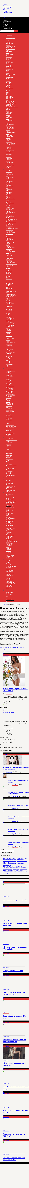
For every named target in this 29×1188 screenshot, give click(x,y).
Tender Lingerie (9, 536)
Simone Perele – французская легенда (18, 805)
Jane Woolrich (9, 283)
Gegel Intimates (9, 239)
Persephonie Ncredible (11, 465)
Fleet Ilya (8, 213)
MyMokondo (9, 418)
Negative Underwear (11, 426)
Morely (7, 407)
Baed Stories (9, 90)
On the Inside (9, 442)
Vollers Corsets (9, 575)
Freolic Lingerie (9, 230)
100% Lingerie (3, 604)
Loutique (8, 348)
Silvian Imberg (9, 511)
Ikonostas (8, 272)
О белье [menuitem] (5, 11)
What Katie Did (9, 579)
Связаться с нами (7, 28)
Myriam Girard (9, 420)
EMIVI (7, 190)
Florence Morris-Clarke (11, 219)
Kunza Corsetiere (10, 303)
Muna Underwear (10, 411)
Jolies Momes (9, 288)
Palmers (8, 457)
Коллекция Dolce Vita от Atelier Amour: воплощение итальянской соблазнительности (14, 867)
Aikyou (8, 50)
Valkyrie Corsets (10, 564)
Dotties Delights (10, 165)
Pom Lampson (9, 471)
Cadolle (8, 123)
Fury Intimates (9, 234)
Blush (7, 111)
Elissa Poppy (9, 182)
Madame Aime (9, 369)
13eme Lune (9, 35)
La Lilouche (9, 310)
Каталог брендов (7, 21)
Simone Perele (9, 513)
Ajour (7, 53)
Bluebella (8, 109)
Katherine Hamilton (10, 294)
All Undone (9, 58)
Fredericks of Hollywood (12, 228)
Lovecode (8, 353)
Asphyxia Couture (10, 74)
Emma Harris (9, 192)
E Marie (8, 170)
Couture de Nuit (10, 150)
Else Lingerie (9, 189)
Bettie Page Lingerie (11, 103)
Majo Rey (8, 377)
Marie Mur (8, 380)
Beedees (8, 94)
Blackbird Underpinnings (12, 107)
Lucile (7, 357)
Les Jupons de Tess (10, 324)
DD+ (4, 649)
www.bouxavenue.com (8, 712)
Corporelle (8, 146)
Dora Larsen (9, 163)
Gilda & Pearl (9, 246)
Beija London (9, 96)
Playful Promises (10, 468)
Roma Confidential (10, 486)
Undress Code (9, 556)
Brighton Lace (9, 120)
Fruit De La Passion (10, 232)
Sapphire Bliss (9, 499)
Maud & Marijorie (10, 394)
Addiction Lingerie (10, 46)
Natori (7, 423)
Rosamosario (9, 487)
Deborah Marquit (10, 158)
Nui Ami (8, 435)
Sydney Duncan (10, 525)
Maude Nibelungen (10, 395)
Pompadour (8, 472)
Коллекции (6, 22)
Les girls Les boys (10, 322)
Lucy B (8, 360)
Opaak (7, 448)
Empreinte (8, 193)
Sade (7, 495)
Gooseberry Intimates (11, 251)
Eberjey (8, 173)
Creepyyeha (9, 152)
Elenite (7, 178)
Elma (7, 188)
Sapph (7, 498)
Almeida (8, 61)
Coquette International (11, 144)
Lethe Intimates (9, 326)
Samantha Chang (10, 497)
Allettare (8, 59)
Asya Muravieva (10, 75)
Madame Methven (10, 371)
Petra (7, 467)
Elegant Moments (10, 177)
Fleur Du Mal (9, 215)
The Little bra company (11, 541)
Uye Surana (9, 558)
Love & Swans (9, 349)
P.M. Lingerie (9, 453)
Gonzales (8, 250)
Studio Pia (8, 522)
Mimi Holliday (9, 403)
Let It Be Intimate (10, 325)
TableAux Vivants (10, 528)
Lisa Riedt (8, 333)
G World (8, 237)
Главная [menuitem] (5, 4)
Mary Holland (9, 388)
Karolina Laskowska (11, 291)
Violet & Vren (9, 571)
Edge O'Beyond (10, 174)
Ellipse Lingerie (9, 186)
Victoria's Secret (10, 570)
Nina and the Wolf (10, 433)
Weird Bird (8, 578)
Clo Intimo (8, 140)
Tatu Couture (9, 532)
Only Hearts (9, 446)
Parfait (7, 461)
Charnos (8, 131)
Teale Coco (8, 533)
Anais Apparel (9, 65)
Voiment (8, 574)
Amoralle (8, 63)
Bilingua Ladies (9, 104)
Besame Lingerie (10, 101)
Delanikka (8, 159)
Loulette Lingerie (10, 346)
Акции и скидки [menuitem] (7, 7)
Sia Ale (7, 509)
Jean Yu (8, 286)
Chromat (8, 138)
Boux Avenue (9, 117)
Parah (7, 460)
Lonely (7, 341)
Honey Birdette (9, 265)
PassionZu (8, 463)
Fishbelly (8, 211)
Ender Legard (9, 194)
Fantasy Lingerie (10, 208)
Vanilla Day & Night (11, 566)
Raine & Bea (9, 480)
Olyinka (8, 441)
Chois (7, 134)
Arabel (7, 73)
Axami (7, 86)
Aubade (8, 81)
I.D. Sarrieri (9, 271)
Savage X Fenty (10, 503)
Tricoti (7, 547)
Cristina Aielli (9, 154)
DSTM (7, 167)
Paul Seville (9, 464)
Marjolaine (8, 384)
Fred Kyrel (8, 227)
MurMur (8, 412)
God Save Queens (10, 247)
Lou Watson (9, 345)
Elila (7, 180)
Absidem (8, 42)
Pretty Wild (8, 473)
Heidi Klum (9, 260)
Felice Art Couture (10, 209)
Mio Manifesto (9, 404)
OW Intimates (9, 449)
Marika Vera (9, 383)
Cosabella (8, 147)
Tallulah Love (9, 529)
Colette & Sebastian (10, 143)
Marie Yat (8, 381)
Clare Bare (8, 139)
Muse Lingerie (9, 414)
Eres (7, 196)
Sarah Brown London (11, 501)
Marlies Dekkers (10, 386)
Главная (5, 20)
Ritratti (7, 484)
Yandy (7, 593)
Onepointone (9, 445)
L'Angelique (9, 306)
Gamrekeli (8, 238)
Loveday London (10, 354)
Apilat (7, 71)
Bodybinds (8, 113)
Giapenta (8, 243)
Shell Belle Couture (10, 507)
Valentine (8, 562)
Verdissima (8, 567)
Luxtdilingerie (9, 364)
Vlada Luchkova (10, 573)
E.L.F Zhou (9, 172)
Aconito (8, 45)
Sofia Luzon (9, 515)
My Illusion (8, 415)
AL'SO (7, 55)
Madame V (8, 372)
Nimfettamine (9, 431)
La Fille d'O (9, 307)
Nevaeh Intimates (10, 427)
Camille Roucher (10, 124)
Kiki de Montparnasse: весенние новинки (13, 870)
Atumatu (8, 79)
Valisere (8, 563)
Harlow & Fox (9, 258)
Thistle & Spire (9, 543)
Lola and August (10, 338)
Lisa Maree (8, 332)
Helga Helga (9, 693)
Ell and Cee (8, 184)
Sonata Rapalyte (10, 520)
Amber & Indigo (10, 62)
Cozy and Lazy (9, 151)
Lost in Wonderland (10, 342)
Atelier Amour (9, 77)
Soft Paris (8, 517)
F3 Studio (8, 205)
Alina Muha (9, 57)
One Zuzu (8, 444)
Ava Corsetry (9, 82)
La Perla (8, 311)
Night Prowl (9, 430)
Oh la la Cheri (9, 438)
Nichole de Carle (10, 429)
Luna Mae (8, 362)
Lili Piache (8, 329)
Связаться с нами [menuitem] (7, 12)
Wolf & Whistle (9, 585)
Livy (7, 337)
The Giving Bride (10, 540)
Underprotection (10, 555)
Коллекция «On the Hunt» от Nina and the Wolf (14, 1041)
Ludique (8, 361)
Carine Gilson (9, 126)
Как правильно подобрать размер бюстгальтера (15, 869)
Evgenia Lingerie (10, 203)
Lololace (8, 340)
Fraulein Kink (9, 226)
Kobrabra (8, 299)
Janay (7, 281)
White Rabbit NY (10, 581)
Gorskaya (8, 253)
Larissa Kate (9, 315)
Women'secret (9, 586)
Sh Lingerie (8, 506)
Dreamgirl (8, 166)
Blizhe (7, 108)
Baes (7, 93)
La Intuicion (9, 309)
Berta (7, 100)
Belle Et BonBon (10, 97)
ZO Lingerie (9, 601)
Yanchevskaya (9, 592)
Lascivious (8, 317)
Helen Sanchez (9, 261)
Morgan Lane (9, 408)
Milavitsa (8, 400)
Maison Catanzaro (10, 373)
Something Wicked (10, 518)
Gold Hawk (9, 249)
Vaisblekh (8, 560)
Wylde (7, 588)
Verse (7, 569)
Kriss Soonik (9, 302)
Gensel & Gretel (10, 242)
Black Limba (9, 105)
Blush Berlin (9, 112)
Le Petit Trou (9, 320)
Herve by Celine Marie (11, 264)
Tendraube (8, 537)
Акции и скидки (7, 27)
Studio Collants (9, 521)
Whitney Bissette (10, 582)
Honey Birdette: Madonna (13, 971)
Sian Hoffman (9, 510)
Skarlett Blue (9, 514)
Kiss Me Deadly (10, 296)
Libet (7, 328)
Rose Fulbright (9, 488)
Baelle (7, 92)
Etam (7, 201)
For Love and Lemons (11, 222)
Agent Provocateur (10, 49)
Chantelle (8, 130)
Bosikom (8, 116)
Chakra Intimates (10, 127)
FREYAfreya (9, 231)
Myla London (9, 416)
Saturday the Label (10, 502)
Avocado (8, 85)
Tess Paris (8, 539)
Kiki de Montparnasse (11, 295)
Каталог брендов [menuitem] (7, 5)
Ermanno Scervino (10, 198)
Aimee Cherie (9, 51)
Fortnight (8, 223)
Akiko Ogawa (9, 54)
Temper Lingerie (10, 534)
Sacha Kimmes (9, 494)
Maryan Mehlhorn (10, 390)
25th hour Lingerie (10, 38)
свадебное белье (7, 651)
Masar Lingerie (9, 391)
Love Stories (9, 350)
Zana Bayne (9, 599)
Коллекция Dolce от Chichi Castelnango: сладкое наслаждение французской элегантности (15, 859)
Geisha (7, 241)
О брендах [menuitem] (5, 10)
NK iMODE (9, 434)
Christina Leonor (10, 136)
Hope (7, 266)
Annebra (8, 70)
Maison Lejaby (9, 376)
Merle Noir (8, 398)
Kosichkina (8, 300)
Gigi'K (7, 245)
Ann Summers (9, 69)
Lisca (7, 334)
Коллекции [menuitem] (6, 8)
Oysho (7, 450)
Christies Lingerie (10, 135)
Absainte (8, 41)
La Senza (8, 313)
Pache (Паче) (9, 455)
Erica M (8, 197)
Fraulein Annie (9, 224)
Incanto (7, 275)
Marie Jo (8, 379)
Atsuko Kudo (9, 78)
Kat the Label (9, 292)
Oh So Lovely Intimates (11, 440)
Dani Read (8, 157)
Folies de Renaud (10, 220)
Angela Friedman (10, 67)
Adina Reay (9, 47)
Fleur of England (10, 216)
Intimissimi (8, 276)
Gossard (8, 254)
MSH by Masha (9, 410)
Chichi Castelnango (10, 132)
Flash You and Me (10, 212)
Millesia (8, 402)
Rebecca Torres (9, 482)
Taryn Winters (9, 530)
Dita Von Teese (9, 162)
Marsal (7, 387)
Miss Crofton (9, 406)
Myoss (7, 419)
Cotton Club (9, 148)
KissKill (8, 298)
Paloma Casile (9, 459)
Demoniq (8, 161)
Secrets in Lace (9, 505)
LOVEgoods (9, 356)
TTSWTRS (8, 551)
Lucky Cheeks (9, 358)
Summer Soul (9, 524)
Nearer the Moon (10, 425)
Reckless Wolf (9, 483)
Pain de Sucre (9, 456)
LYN (7, 366)
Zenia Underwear (10, 600)
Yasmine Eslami (9, 594)
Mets (7, 399)
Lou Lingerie (9, 344)
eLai (7, 176)
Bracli (7, 119)
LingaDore (8, 330)
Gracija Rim (9, 255)
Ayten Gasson (9, 88)
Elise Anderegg (9, 181)
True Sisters (8, 549)
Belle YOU (8, 98)
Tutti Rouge (9, 552)
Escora (7, 200)
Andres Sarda (9, 66)
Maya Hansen (9, 396)
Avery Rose (9, 83)
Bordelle (8, 115)
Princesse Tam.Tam (10, 475)
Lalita (7, 314)
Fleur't (7, 217)
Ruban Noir (9, 491)
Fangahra (8, 207)
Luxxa (7, 365)
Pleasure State (9, 469)
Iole (7, 277)
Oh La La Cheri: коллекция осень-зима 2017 (14, 1159)
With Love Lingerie (10, 583)
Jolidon (7, 287)
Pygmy (7, 476)
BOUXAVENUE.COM (12, 647)
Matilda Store (9, 392)
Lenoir (7, 321)
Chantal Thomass (10, 128)
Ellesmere (8, 185)
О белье (5, 25)
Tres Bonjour (9, 545)
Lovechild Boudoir (10, 352)
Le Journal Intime (10, 318)
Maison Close (9, 375)
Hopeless (8, 268)
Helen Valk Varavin (10, 262)
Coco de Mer (9, 142)
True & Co (8, 548)
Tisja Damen (9, 544)
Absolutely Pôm (10, 43)
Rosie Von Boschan (10, 490)
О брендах (5, 24)
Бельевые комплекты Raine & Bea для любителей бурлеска (18, 793)
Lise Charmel (9, 336)
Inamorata (8, 273)
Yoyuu (7, 596)
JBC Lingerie (9, 284)
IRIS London (9, 279)
